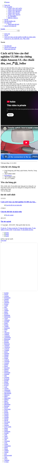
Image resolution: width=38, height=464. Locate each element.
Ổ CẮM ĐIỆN (12, 16)
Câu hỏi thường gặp (9, 21)
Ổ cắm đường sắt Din (27, 229)
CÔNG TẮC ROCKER (14, 10)
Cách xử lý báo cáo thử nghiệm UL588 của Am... (18, 202)
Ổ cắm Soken (16, 229)
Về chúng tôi (7, 22)
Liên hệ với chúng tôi (10, 26)
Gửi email (3, 240)
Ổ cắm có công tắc (12, 228)
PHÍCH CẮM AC (13, 18)
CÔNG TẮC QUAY (14, 13)
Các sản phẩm (8, 7)
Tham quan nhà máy (13, 24)
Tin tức (6, 19)
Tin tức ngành (6, 221)
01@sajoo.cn (8, 175)
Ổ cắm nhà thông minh (24, 228)
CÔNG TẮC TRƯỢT (14, 14)
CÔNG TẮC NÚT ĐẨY (15, 8)
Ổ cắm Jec (4, 228)
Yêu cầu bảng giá (6, 191)
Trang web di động (21, 226)
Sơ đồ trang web (10, 226)
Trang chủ (7, 5)
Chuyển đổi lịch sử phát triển (11, 212)
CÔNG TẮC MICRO (14, 11)
